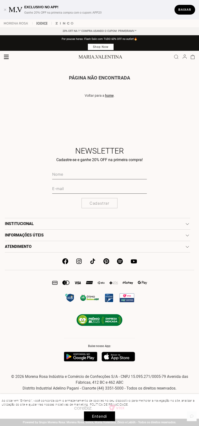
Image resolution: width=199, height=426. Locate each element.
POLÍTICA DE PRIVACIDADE (109, 404)
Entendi (99, 416)
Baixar (184, 9)
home (109, 95)
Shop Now (100, 47)
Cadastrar (99, 203)
